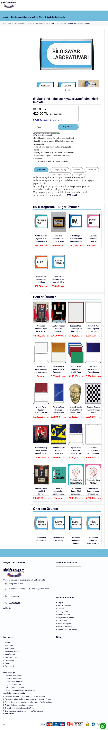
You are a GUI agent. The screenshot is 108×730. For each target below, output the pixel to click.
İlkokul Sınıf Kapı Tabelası (41, 539)
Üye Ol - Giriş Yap (64, 606)
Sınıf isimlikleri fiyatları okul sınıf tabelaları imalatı (41, 240)
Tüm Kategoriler (18, 17)
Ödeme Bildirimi (64, 615)
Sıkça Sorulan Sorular (66, 618)
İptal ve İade (62, 621)
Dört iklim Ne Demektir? (14, 682)
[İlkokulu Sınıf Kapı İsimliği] (58, 524)
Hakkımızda (60, 17)
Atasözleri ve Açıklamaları (14, 693)
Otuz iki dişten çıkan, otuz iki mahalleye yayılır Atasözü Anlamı (28, 702)
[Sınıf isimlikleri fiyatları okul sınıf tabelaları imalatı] (41, 222)
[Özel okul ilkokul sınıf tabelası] (76, 524)
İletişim (53, 17)
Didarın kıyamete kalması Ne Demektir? (20, 691)
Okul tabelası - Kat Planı (23, 23)
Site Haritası (9, 660)
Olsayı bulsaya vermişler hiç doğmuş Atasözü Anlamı (25, 711)
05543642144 (14, 603)
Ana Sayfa (7, 17)
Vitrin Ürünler (45, 17)
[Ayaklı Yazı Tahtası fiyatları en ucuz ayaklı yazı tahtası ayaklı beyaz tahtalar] (41, 352)
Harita (8, 608)
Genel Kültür (8, 714)
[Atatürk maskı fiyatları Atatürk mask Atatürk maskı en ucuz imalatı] (76, 393)
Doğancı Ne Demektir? (13, 685)
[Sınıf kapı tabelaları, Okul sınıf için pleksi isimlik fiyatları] (58, 222)
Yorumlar (92, 170)
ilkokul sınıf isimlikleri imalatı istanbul (93, 540)
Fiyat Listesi (9, 666)
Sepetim (61, 609)
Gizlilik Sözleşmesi (65, 626)
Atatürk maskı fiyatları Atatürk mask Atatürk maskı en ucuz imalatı (76, 412)
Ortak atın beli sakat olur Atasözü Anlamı (20, 708)
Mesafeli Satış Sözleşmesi (67, 629)
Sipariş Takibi (63, 612)
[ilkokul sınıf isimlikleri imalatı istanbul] (93, 524)
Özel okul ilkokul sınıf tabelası (75, 540)
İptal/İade (41, 170)
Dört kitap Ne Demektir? (14, 679)
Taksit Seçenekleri (59, 175)
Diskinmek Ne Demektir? (14, 688)
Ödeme (77, 170)
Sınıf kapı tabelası (41, 23)
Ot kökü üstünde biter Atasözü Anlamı (19, 705)
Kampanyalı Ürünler (32, 17)
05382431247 (14, 596)
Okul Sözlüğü (9, 673)
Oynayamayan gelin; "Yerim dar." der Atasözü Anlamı (25, 696)
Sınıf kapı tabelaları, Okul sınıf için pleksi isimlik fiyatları (58, 240)
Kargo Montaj (60, 170)
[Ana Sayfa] (8, 4)
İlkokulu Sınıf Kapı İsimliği (58, 539)
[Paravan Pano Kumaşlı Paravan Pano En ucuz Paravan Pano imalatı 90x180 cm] (58, 393)
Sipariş (7, 663)
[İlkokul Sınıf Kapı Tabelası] (41, 524)
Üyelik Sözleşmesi (65, 623)
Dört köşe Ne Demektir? (14, 676)
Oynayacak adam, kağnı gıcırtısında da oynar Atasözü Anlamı (28, 699)
